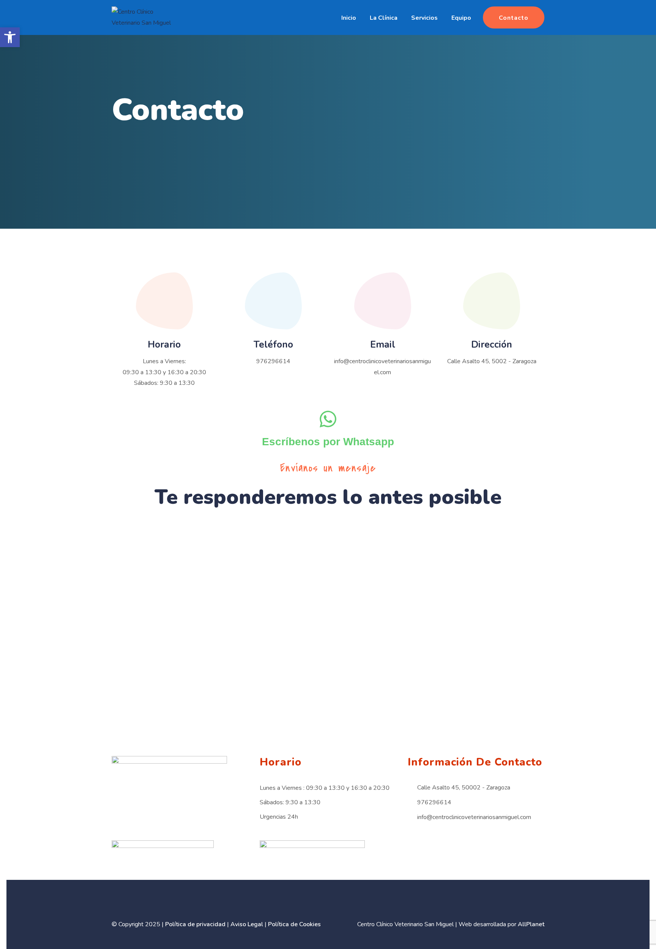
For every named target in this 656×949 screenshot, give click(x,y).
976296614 (273, 361)
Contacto (513, 18)
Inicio (348, 18)
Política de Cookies (294, 924)
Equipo (461, 18)
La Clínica (383, 18)
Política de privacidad (195, 924)
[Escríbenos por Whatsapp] (328, 419)
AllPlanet (531, 924)
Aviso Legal (246, 924)
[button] (10, 37)
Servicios (424, 18)
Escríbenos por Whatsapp (328, 442)
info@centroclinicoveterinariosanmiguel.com (474, 817)
